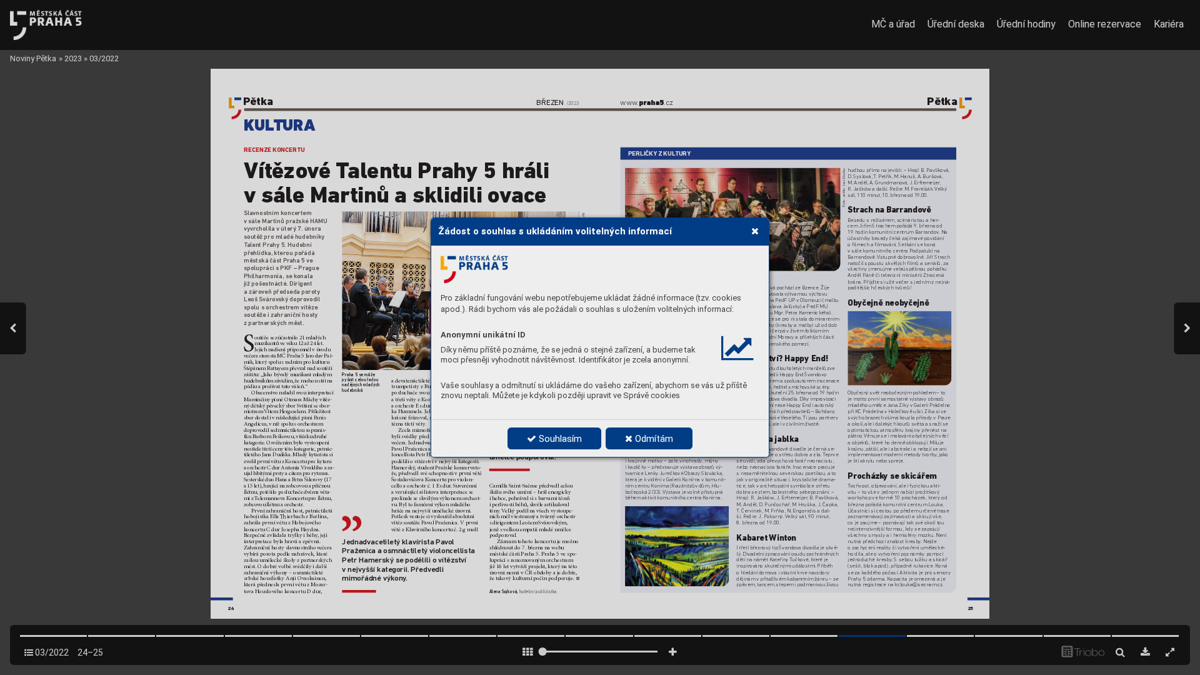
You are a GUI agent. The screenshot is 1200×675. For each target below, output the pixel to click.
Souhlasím (559, 438)
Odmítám (652, 438)
